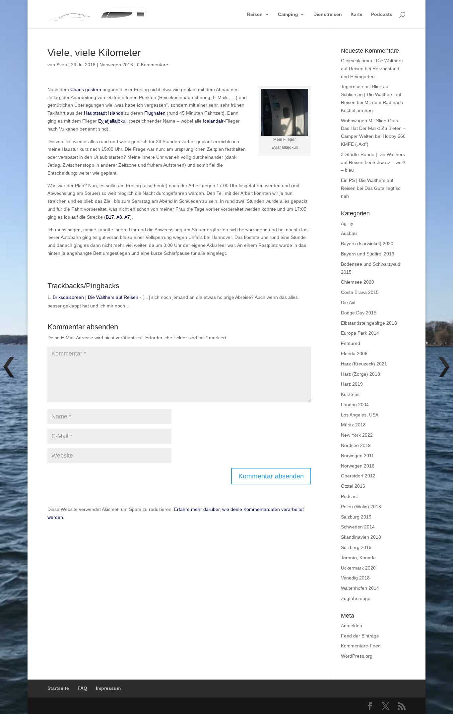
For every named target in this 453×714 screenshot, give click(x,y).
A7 (127, 217)
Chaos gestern (85, 89)
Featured (350, 343)
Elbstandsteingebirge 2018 (369, 323)
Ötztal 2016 (353, 486)
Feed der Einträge (360, 635)
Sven (61, 64)
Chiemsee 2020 (357, 282)
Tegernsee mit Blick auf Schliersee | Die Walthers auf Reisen (371, 94)
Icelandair (213, 121)
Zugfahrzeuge (355, 598)
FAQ (82, 688)
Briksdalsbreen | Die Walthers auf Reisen (95, 297)
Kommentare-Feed (361, 645)
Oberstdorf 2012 (358, 475)
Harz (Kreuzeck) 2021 (364, 363)
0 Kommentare (152, 64)
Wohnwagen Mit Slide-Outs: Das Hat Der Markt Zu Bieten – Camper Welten (373, 128)
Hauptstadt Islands (103, 113)
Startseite (58, 688)
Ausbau (349, 233)
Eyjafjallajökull (112, 121)
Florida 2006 (354, 353)
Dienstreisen (327, 14)
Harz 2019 (352, 384)
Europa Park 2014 (360, 333)
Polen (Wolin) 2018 (361, 506)
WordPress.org (356, 656)
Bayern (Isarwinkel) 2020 (367, 243)
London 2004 (355, 404)
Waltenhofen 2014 (360, 588)
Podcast (349, 496)
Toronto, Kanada (358, 557)
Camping (288, 14)
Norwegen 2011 (357, 455)
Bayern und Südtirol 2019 (367, 253)
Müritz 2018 (353, 424)
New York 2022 (357, 435)
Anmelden (351, 625)
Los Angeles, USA (359, 414)
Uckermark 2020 (358, 568)
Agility (347, 223)
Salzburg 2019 (356, 517)
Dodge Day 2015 (358, 312)
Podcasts (381, 14)
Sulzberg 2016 (356, 547)
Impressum (108, 688)
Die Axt (348, 302)
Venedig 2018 (355, 577)
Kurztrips (350, 394)
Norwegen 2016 (116, 64)
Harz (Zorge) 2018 (360, 374)
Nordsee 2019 (356, 445)
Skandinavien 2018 (361, 537)
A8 (119, 217)
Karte (356, 14)
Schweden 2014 (358, 526)
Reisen (255, 14)
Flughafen (154, 113)
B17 (110, 217)
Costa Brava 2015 (360, 292)
